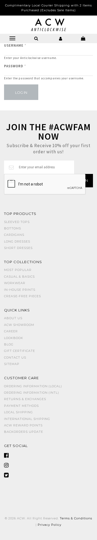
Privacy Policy (49, 525)
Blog (8, 344)
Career (11, 331)
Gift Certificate (19, 351)
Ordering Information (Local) (33, 386)
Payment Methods (21, 406)
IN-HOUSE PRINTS (19, 290)
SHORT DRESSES (18, 248)
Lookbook (13, 338)
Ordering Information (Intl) (31, 392)
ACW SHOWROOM (19, 325)
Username (15, 45)
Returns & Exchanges (25, 399)
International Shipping (27, 419)
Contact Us (15, 357)
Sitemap (11, 364)
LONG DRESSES (17, 241)
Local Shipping (18, 412)
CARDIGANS (14, 235)
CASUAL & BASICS (19, 276)
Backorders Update (23, 432)
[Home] (48, 24)
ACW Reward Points (23, 425)
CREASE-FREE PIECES (22, 296)
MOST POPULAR (18, 270)
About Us (13, 318)
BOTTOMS (12, 228)
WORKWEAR (14, 283)
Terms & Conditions (76, 518)
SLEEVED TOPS (17, 222)
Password (15, 66)
